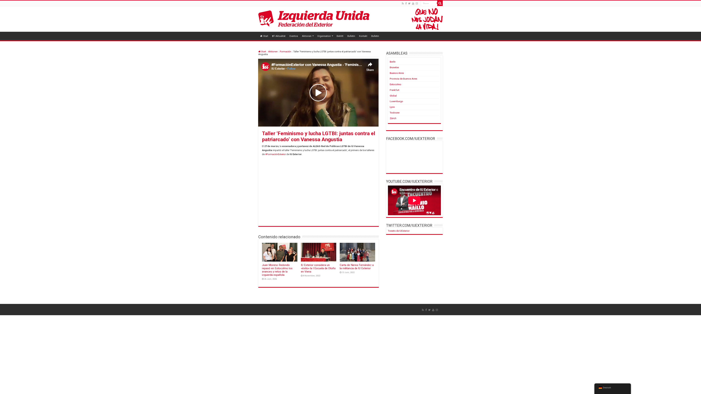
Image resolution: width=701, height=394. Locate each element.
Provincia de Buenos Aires (403, 78)
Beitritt (340, 36)
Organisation (324, 36)
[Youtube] (413, 3)
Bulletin (351, 36)
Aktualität (280, 36)
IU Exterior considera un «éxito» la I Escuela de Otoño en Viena (318, 268)
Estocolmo (395, 84)
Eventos (294, 36)
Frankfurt (394, 90)
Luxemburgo (396, 101)
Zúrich (393, 118)
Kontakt (363, 36)
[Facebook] (406, 3)
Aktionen (306, 36)
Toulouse (394, 112)
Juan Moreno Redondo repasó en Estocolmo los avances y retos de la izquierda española (277, 270)
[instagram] (416, 3)
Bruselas (394, 67)
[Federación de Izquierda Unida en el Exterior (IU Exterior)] (350, 19)
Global (393, 95)
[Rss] (402, 3)
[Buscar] (440, 3)
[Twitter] (409, 3)
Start (265, 36)
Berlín (393, 61)
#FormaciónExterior (275, 154)
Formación (285, 51)
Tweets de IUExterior (398, 230)
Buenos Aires (397, 73)
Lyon (392, 107)
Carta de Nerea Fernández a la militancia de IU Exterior (357, 266)
